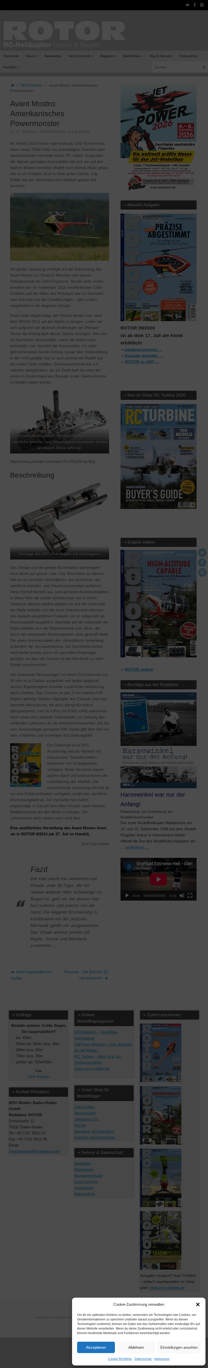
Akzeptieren (96, 1347)
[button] (197, 1304)
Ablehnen (136, 1347)
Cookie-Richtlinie (120, 1359)
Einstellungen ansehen (179, 1347)
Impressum (161, 1359)
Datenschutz (143, 1359)
